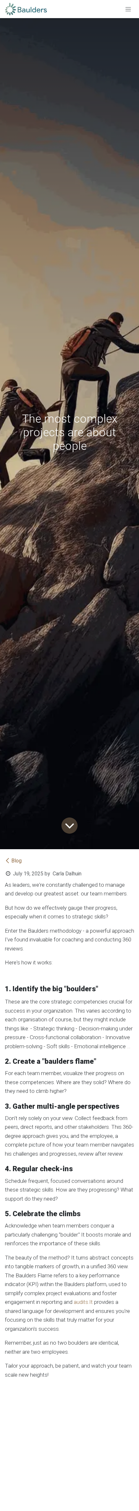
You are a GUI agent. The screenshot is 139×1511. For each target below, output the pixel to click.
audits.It (83, 1302)
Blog (16, 861)
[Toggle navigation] (128, 9)
